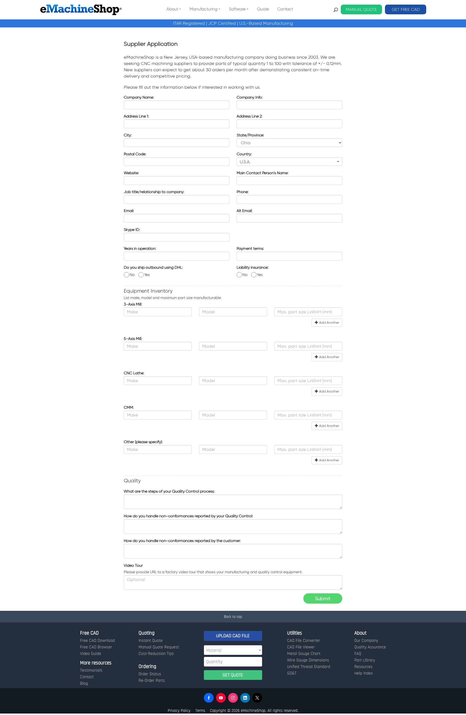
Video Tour (133, 565)
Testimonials (91, 670)
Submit (323, 598)
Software (237, 9)
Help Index (363, 673)
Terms (200, 710)
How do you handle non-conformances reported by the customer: (182, 540)
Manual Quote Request (159, 647)
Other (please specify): (143, 442)
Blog (84, 683)
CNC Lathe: (134, 373)
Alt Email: (244, 210)
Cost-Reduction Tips (156, 654)
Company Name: (139, 97)
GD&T (292, 673)
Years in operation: (140, 248)
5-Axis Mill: (133, 338)
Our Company (366, 640)
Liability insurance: (252, 267)
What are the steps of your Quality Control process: (169, 491)
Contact (285, 9)
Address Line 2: (249, 116)
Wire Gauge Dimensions (308, 660)
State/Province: (250, 135)
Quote (263, 9)
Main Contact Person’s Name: (262, 173)
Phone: (243, 191)
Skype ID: (132, 229)
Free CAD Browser (96, 647)
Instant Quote (151, 640)
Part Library (364, 660)
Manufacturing (203, 9)
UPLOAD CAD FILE (233, 635)
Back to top (233, 617)
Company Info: (250, 97)
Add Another (328, 323)
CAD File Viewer (301, 647)
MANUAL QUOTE (361, 9)
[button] (289, 161)
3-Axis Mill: (133, 304)
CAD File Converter (303, 640)
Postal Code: (135, 154)
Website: (131, 173)
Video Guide (90, 654)
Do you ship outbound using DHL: (153, 267)
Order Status (150, 674)
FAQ (357, 654)
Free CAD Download (97, 640)
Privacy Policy (179, 710)
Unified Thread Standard (308, 667)
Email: (129, 210)
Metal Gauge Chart (303, 654)
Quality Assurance (370, 647)
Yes (146, 274)
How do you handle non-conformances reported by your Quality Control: (188, 516)
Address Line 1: (136, 116)
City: (128, 135)
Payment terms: (250, 248)
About (172, 9)
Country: (244, 154)
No (132, 274)
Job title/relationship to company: (154, 191)
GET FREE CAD (406, 9)
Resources (363, 667)
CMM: (129, 407)
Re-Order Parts (152, 680)
